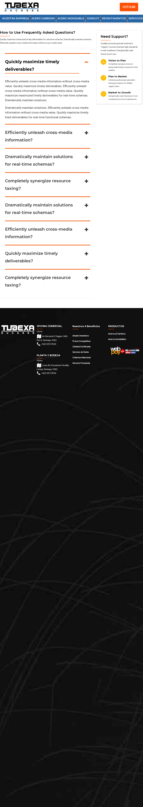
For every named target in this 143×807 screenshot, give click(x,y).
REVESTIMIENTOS (114, 18)
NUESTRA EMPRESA (15, 18)
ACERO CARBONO (43, 18)
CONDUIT (93, 18)
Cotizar (129, 7)
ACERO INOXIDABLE (71, 18)
